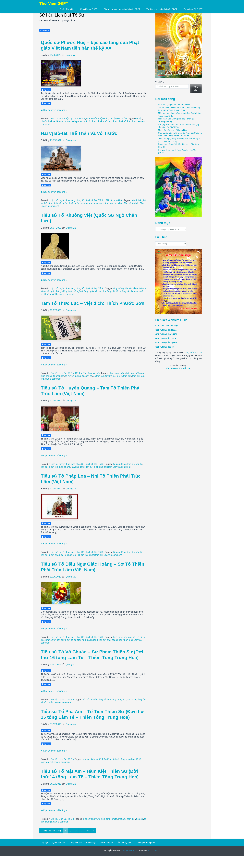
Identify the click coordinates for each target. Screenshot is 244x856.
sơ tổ (73, 640)
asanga (98, 203)
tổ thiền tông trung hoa (115, 699)
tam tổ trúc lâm (124, 376)
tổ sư (135, 288)
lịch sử (134, 291)
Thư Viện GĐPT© (129, 850)
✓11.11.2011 (153, 850)
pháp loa (59, 555)
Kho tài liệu (91, 842)
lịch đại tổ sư (47, 467)
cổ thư (96, 376)
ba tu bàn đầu (121, 203)
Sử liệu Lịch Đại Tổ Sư (73, 118)
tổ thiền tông (97, 699)
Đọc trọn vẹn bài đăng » (55, 110)
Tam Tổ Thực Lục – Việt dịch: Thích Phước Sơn (92, 303)
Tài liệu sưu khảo (118, 118)
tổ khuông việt (123, 291)
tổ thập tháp (130, 121)
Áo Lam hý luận (124, 842)
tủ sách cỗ (87, 376)
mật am (122, 819)
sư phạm (132, 699)
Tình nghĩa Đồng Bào (145, 842)
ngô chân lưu (95, 291)
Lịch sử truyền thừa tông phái (65, 200)
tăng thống (118, 288)
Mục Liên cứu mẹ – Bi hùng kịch (172, 130)
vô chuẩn (48, 702)
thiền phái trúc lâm (103, 467)
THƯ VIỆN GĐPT (193, 352)
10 (87, 830)
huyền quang (78, 467)
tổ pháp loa (58, 376)
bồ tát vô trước (60, 203)
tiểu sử (128, 288)
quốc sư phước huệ (113, 121)
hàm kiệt (131, 819)
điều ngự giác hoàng (87, 640)
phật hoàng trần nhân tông (122, 373)
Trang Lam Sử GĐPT (193, 9)
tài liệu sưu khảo (61, 121)
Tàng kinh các (75, 842)
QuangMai (71, 55)
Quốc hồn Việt (59, 842)
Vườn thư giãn (106, 842)
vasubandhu (87, 203)
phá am (86, 759)
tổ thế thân (137, 200)
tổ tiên (139, 759)
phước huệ (46, 121)
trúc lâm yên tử (134, 464)
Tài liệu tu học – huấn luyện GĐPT (161, 9)
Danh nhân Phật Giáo (97, 118)
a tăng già (108, 203)
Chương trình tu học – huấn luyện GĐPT (122, 9)
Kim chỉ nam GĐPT (88, 9)
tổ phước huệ (95, 121)
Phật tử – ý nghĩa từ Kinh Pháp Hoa (174, 104)
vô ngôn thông (54, 291)
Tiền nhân (56, 118)
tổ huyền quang (73, 376)
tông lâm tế (46, 762)
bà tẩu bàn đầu (136, 203)
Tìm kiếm (159, 82)
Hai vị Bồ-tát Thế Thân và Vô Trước (79, 133)
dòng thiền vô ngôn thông (75, 291)
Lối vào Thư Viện (66, 9)
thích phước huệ (79, 121)
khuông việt (109, 291)
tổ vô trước (74, 203)
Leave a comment (50, 206)
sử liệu (138, 118)
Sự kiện (45, 842)
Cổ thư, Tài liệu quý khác (87, 373)
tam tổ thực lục (108, 376)
